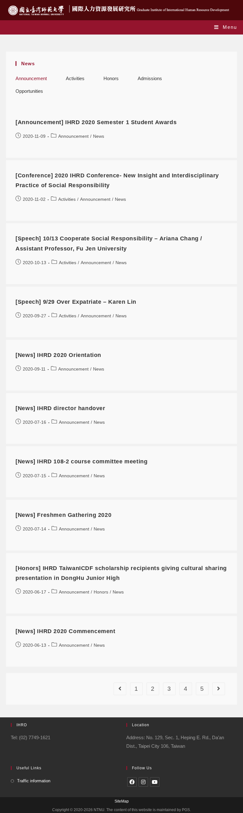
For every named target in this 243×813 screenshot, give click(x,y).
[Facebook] (132, 782)
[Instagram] (143, 782)
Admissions (150, 78)
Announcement (31, 78)
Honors (111, 78)
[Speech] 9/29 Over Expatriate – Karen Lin (76, 302)
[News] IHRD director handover (60, 408)
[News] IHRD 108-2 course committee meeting (81, 461)
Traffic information (33, 780)
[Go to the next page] (218, 689)
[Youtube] (154, 782)
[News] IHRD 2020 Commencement (65, 631)
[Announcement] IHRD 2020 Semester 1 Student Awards (96, 122)
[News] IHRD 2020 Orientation (58, 355)
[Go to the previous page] (120, 689)
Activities (75, 78)
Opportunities (29, 91)
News (98, 136)
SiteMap (122, 801)
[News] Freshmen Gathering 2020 (63, 515)
